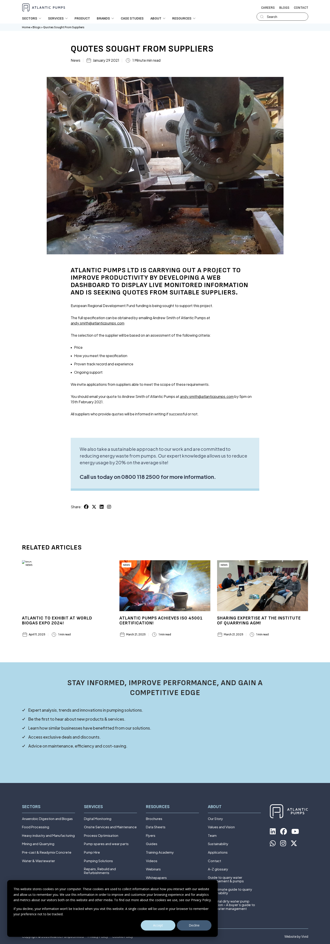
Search (272, 17)
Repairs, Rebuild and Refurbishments (100, 870)
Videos (151, 861)
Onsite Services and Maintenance (110, 827)
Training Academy (160, 852)
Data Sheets (155, 827)
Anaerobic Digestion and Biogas (47, 819)
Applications (218, 852)
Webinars (153, 869)
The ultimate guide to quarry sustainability (230, 891)
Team (212, 835)
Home (26, 27)
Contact (301, 8)
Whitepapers (156, 878)
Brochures (154, 819)
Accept (158, 925)
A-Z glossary (218, 869)
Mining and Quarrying (38, 844)
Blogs (284, 8)
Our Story (215, 819)
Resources (157, 806)
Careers (268, 8)
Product (82, 19)
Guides (151, 844)
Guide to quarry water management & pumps (226, 879)
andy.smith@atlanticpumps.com (97, 323)
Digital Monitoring (97, 819)
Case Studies (132, 19)
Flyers (150, 835)
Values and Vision (221, 827)
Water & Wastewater (38, 861)
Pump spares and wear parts (106, 844)
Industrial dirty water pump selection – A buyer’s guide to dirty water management (231, 905)
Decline (194, 925)
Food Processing (35, 827)
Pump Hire (92, 852)
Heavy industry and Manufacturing (48, 835)
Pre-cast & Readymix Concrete (46, 852)
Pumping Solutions (98, 861)
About (215, 806)
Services (93, 806)
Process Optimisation (101, 835)
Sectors (31, 806)
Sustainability (218, 844)
